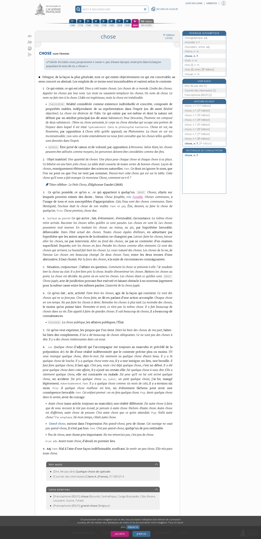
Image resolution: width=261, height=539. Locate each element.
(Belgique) (81, 505)
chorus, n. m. (192, 51)
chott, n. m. (191, 60)
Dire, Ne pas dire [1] (196, 85)
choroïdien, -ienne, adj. (197, 47)
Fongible (138, 197)
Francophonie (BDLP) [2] (198, 95)
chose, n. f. (192, 56)
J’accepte (120, 533)
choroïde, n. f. (192, 42)
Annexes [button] (211, 3)
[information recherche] (78, 9)
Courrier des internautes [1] (200, 90)
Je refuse (141, 533)
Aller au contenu (48, 3)
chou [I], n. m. (192, 65)
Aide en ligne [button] (193, 3)
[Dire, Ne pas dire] (81, 471)
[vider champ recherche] (145, 9)
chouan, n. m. (192, 74)
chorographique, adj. (196, 37)
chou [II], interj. (199, 69)
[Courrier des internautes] (88, 476)
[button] (30, 36)
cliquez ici (133, 527)
